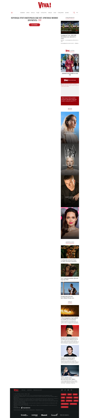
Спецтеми (69, 400)
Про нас (23, 390)
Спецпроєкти (70, 17)
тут (39, 20)
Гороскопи (73, 403)
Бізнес (75, 400)
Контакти (29, 390)
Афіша (70, 301)
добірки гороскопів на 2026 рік (70, 74)
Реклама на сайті (38, 390)
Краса (75, 394)
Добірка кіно (70, 242)
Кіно (63, 400)
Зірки (69, 394)
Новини (63, 394)
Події (63, 397)
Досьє (70, 108)
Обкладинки (65, 403)
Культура (69, 397)
